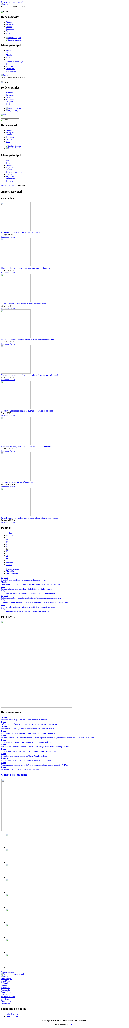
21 (7, 556)
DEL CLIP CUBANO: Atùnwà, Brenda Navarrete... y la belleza (26, 760)
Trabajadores (6, 992)
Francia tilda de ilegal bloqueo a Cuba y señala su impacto (24, 720)
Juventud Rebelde (8, 997)
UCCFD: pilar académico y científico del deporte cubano (23, 580)
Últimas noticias (12, 569)
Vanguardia (5, 990)
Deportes (9, 57)
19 (7, 551)
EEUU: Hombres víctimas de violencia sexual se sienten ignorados (27, 339)
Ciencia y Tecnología (14, 62)
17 (7, 546)
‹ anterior (9, 535)
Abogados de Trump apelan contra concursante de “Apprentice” (26, 446)
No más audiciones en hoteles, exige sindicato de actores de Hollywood (29, 375)
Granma (4, 994)
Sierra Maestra (6, 1003)
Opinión (9, 64)
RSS (8, 33)
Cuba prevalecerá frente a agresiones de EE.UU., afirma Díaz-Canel (28, 607)
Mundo (9, 55)
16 (7, 544)
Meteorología (6, 979)
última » (9, 565)
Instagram (10, 24)
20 (7, 553)
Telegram (9, 31)
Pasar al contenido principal (12, 2)
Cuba (8, 53)
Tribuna (4, 985)
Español (17, 40)
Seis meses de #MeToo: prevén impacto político (20, 482)
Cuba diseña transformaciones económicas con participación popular (28, 593)
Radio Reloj (6, 988)
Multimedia (10, 68)
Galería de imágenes (14, 774)
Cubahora (5, 999)
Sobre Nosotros (12, 1014)
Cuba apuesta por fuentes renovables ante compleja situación (25, 611)
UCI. (72, 1025)
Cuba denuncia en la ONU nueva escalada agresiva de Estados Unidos (29, 751)
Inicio (8, 50)
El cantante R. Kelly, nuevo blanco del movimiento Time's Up (25, 268)
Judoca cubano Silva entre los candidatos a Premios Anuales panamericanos (31, 598)
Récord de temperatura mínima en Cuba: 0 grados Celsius (24, 756)
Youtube (9, 22)
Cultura (9, 59)
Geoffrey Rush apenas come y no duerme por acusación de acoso (27, 411)
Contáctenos (11, 71)
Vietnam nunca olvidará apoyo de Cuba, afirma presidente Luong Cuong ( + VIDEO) (35, 765)
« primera (10, 533)
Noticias (10, 185)
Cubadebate (5, 983)
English (17, 38)
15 (7, 542)
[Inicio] (4, 4)
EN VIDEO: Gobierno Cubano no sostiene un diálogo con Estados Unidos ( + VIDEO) (36, 747)
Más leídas (10, 571)
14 (7, 540)
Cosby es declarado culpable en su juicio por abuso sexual (24, 304)
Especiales (10, 66)
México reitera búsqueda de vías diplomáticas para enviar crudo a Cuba (29, 724)
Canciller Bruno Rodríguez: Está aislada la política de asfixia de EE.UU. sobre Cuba (34, 602)
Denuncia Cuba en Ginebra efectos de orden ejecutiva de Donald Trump (29, 733)
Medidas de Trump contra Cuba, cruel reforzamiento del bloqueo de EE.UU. (31, 584)
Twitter (9, 27)
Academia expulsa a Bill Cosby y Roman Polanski (21, 232)
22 (7, 558)
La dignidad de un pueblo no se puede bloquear (20, 769)
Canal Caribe (6, 981)
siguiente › (10, 562)
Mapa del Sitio (12, 1016)
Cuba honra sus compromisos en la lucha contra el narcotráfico (26, 742)
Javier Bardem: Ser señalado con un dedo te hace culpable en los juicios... (30, 518)
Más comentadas (12, 573)
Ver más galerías (7, 972)
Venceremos (6, 1001)
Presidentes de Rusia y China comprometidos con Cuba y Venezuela (28, 729)
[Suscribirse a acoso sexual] (12, 974)
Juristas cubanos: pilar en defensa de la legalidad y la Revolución (26, 589)
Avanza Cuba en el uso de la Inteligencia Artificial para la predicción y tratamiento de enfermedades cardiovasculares (47, 738)
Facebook (10, 29)
